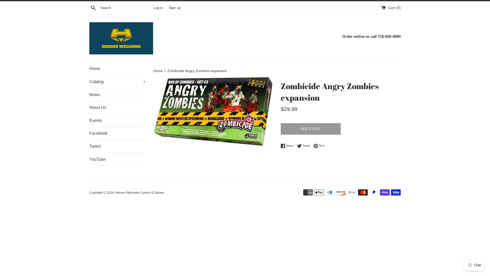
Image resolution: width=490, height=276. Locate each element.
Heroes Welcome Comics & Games (139, 192)
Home (94, 68)
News (94, 95)
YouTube (97, 159)
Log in (158, 8)
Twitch (95, 146)
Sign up (175, 8)
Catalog (117, 81)
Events (95, 120)
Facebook (98, 133)
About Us (97, 107)
